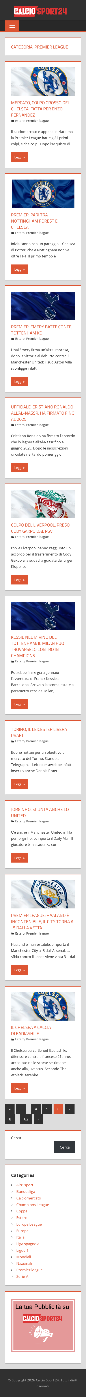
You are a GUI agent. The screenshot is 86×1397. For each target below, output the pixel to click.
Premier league (37, 121)
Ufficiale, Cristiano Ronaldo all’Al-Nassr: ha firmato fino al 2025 (43, 413)
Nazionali (24, 1263)
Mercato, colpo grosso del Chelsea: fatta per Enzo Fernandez (40, 108)
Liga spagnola (27, 1243)
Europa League (29, 1224)
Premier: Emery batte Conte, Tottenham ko (41, 329)
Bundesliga (25, 1191)
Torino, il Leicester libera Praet (39, 732)
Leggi (18, 157)
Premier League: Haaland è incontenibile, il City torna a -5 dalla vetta (42, 921)
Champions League (32, 1204)
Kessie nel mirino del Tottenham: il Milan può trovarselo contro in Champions (37, 646)
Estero (19, 121)
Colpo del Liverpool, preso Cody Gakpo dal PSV (40, 527)
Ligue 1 (22, 1250)
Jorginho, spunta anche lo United (40, 812)
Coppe (22, 1211)
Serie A (22, 1276)
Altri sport (24, 1184)
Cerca (16, 1137)
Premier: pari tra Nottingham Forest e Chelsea (34, 220)
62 (26, 1119)
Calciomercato (28, 1198)
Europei (23, 1230)
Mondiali (23, 1256)
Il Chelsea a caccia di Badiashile (31, 1030)
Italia (20, 1237)
